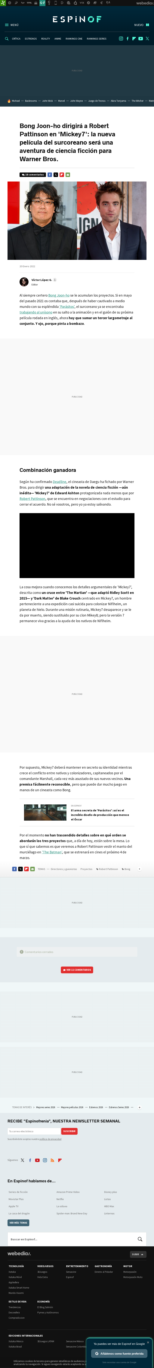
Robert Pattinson (32, 498)
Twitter (147, 38)
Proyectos (86, 869)
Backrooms (31, 100)
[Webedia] (19, 1253)
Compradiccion (17, 1317)
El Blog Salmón (45, 1307)
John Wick (47, 100)
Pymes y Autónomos (48, 1312)
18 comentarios (34, 174)
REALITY (45, 38)
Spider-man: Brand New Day (72, 1213)
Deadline (59, 481)
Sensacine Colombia (76, 1346)
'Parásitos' (66, 306)
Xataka (12, 1271)
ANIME (57, 38)
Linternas (109, 1213)
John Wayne (76, 100)
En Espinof (76, 805)
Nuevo (138, 25)
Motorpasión (130, 1271)
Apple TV (13, 1206)
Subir (135, 1254)
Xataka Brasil (15, 1346)
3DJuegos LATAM (45, 1341)
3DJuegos (42, 1271)
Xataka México (16, 1341)
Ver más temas (18, 1222)
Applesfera (14, 1282)
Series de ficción (18, 1192)
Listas (107, 1199)
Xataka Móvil (15, 1277)
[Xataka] (3, 3)
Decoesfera (14, 1312)
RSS (52, 1160)
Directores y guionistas (64, 869)
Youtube (140, 38)
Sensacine (71, 1271)
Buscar (140, 1239)
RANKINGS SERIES (96, 38)
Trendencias (15, 1307)
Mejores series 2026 (46, 1107)
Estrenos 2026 (96, 1107)
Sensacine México (75, 1341)
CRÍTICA (16, 38)
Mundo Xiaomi (16, 1293)
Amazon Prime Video (68, 1192)
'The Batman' (52, 852)
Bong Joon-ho (58, 295)
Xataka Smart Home (19, 1287)
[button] (43, 280)
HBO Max (109, 1206)
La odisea (62, 1206)
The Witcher (137, 100)
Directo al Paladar (104, 1271)
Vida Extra (42, 1277)
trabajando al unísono (36, 312)
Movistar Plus (16, 1199)
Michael (16, 100)
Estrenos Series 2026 (119, 1107)
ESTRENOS (31, 38)
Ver (78, 969)
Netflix (60, 1199)
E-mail (68, 174)
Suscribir (69, 1131)
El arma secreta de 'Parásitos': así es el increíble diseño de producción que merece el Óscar (100, 814)
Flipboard (134, 38)
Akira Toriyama (118, 100)
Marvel (61, 100)
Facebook (127, 38)
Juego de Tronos (96, 100)
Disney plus (110, 1192)
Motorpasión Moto (133, 1277)
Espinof (77, 19)
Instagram (121, 38)
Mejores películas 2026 (72, 1107)
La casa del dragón (19, 1213)
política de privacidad (50, 1139)
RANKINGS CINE (74, 38)
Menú (14, 25)
